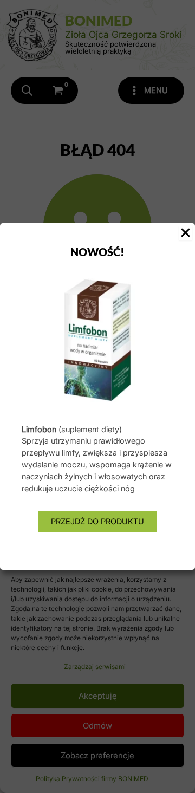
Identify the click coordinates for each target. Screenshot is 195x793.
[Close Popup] (185, 233)
